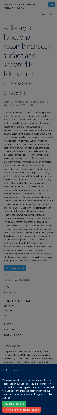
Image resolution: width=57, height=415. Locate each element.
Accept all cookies (14, 404)
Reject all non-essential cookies (21, 409)
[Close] (53, 370)
